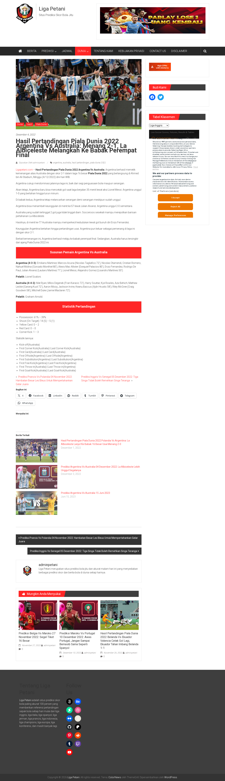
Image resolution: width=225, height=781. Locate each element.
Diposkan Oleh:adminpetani (31, 162)
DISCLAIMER (179, 51)
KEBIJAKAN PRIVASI (131, 51)
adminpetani (49, 645)
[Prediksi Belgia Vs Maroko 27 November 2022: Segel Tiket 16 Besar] (38, 615)
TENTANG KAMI (103, 51)
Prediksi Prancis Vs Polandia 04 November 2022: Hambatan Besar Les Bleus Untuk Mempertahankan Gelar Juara (44, 380)
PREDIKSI (48, 51)
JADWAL (67, 51)
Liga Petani (52, 9)
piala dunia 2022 (98, 162)
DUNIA (82, 51)
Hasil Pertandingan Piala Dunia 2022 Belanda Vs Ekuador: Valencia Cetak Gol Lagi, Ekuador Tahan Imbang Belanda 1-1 (119, 641)
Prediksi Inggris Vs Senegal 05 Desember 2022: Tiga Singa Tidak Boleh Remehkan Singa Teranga (83, 551)
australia (67, 162)
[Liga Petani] (20, 51)
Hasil (29, 124)
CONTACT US (158, 51)
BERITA (31, 51)
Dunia (20, 124)
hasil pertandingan (80, 162)
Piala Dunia (41, 124)
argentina (57, 162)
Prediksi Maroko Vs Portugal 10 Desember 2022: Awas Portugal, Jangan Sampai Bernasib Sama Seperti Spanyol (77, 641)
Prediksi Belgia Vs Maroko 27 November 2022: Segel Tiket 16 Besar (37, 637)
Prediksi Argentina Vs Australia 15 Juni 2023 (85, 493)
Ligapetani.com (24, 169)
